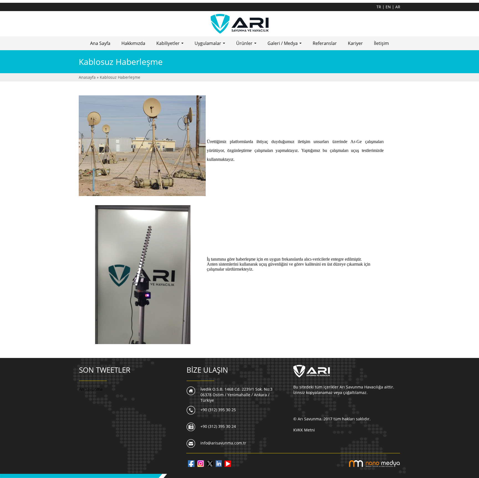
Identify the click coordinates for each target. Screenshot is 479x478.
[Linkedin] (219, 463)
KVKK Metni (304, 430)
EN (389, 6)
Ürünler (247, 45)
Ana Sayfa (100, 43)
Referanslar (325, 43)
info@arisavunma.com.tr (223, 443)
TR (379, 6)
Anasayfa (88, 77)
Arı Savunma (91, 389)
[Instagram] (200, 463)
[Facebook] (191, 463)
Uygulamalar (211, 45)
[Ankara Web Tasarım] (374, 463)
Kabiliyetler (171, 45)
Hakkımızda (133, 43)
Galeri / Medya (285, 45)
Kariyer (355, 43)
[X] (210, 463)
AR (397, 6)
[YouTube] (228, 463)
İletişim (381, 43)
